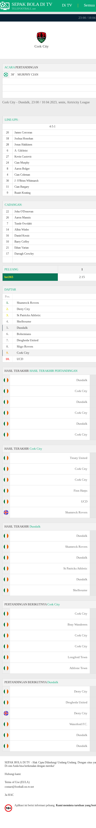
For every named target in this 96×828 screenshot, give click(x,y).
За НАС (9, 794)
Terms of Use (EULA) (17, 782)
